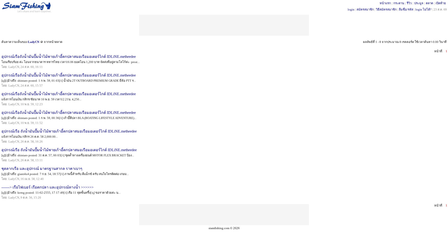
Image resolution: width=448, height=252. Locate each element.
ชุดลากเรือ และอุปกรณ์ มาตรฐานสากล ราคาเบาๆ (41, 169)
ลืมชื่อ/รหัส (406, 9)
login (351, 9)
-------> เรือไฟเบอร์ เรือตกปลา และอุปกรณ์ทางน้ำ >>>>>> (47, 187)
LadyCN (33, 42)
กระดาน (398, 3)
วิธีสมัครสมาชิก (386, 9)
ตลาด (429, 3)
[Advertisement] (224, 25)
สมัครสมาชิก (365, 9)
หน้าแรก (385, 3)
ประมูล (418, 3)
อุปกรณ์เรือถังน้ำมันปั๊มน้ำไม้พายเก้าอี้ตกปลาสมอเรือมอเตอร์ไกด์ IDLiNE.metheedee (68, 57)
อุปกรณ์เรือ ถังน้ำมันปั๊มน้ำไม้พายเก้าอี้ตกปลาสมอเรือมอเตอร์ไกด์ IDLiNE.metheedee (69, 131)
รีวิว (409, 3)
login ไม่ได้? (423, 9)
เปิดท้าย (441, 3)
